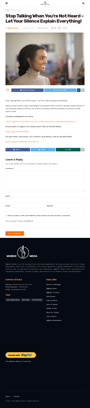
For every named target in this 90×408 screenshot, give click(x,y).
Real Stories (51, 296)
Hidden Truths (51, 308)
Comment (10, 168)
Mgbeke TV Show (52, 292)
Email (8, 206)
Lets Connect (51, 316)
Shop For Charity (52, 312)
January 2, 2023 (28, 28)
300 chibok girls (13, 300)
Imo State (25, 300)
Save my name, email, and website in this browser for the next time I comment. (39, 215)
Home (7, 10)
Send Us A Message (53, 284)
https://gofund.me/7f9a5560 (17, 131)
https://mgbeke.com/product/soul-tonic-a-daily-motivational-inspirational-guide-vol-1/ (41, 121)
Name (8, 196)
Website (50, 206)
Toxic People (37, 300)
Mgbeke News (51, 288)
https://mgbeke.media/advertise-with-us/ (22, 141)
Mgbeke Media (13, 28)
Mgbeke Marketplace (54, 320)
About (7, 396)
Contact (16, 396)
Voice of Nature (52, 304)
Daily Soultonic (16, 10)
